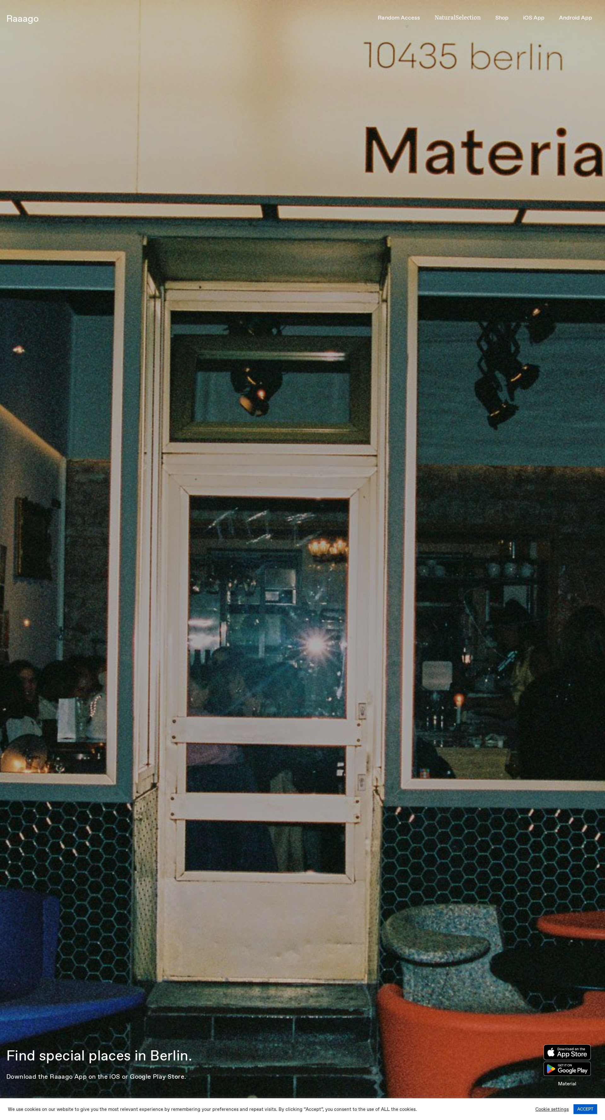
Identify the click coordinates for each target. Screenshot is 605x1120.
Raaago (22, 18)
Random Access (399, 17)
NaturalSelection (458, 17)
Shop (502, 17)
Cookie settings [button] (552, 1109)
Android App (575, 17)
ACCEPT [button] (585, 1109)
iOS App (533, 17)
